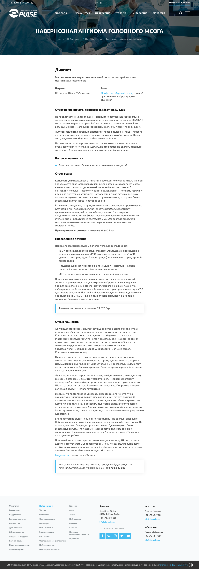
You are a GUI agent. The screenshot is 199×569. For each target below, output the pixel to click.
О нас (71, 510)
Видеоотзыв (62, 455)
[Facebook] (102, 536)
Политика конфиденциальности (79, 533)
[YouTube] (128, 536)
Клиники (73, 506)
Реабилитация (15, 541)
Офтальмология (16, 532)
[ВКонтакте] (109, 536)
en (101, 3)
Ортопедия (159, 13)
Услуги (72, 515)
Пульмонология (46, 528)
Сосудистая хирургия (18, 537)
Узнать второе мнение (179, 2)
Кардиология (139, 13)
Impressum (74, 539)
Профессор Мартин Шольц (117, 93)
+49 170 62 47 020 (19, 3)
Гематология (45, 537)
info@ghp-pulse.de (107, 522)
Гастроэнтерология (17, 519)
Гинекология (102, 13)
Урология (121, 13)
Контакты (73, 528)
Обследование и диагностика (52, 541)
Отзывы (73, 523)
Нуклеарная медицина (49, 550)
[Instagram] (115, 536)
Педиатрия (44, 523)
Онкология (61, 13)
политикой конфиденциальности (173, 565)
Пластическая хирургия (19, 545)
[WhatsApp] (32, 2)
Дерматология (15, 528)
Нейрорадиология (47, 545)
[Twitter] (122, 536)
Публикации (75, 519)
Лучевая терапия (16, 550)
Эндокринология (46, 532)
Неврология (14, 523)
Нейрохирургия (81, 13)
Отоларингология (47, 519)
